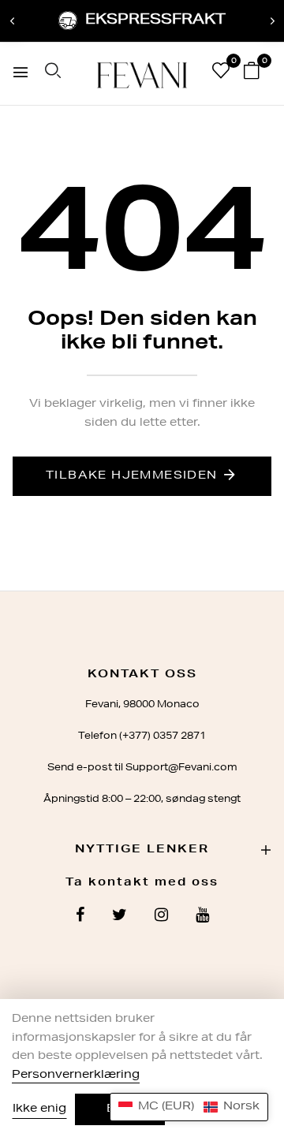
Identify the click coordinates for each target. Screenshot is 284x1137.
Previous (12, 21)
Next (272, 21)
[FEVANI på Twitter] (119, 917)
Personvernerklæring (76, 1075)
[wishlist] (221, 74)
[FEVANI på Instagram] (161, 917)
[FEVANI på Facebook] (80, 917)
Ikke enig (39, 1109)
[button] (188, 1107)
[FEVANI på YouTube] (202, 917)
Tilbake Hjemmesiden (132, 476)
